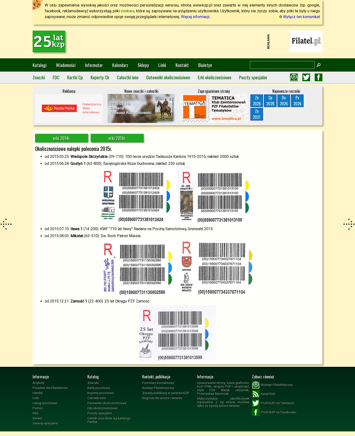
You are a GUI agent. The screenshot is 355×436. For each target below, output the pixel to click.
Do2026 (284, 101)
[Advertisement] (177, 41)
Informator (94, 65)
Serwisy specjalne (45, 423)
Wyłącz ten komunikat (301, 16)
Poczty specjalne (253, 77)
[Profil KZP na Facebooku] (318, 77)
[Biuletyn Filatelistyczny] (294, 77)
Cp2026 (270, 101)
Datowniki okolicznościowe (168, 77)
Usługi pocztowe (45, 403)
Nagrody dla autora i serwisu (162, 398)
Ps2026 (297, 101)
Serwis (37, 418)
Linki (162, 65)
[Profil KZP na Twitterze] (306, 77)
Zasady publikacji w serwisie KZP (166, 393)
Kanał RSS (268, 394)
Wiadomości (66, 65)
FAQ (35, 413)
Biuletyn (205, 65)
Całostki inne (128, 77)
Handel (38, 393)
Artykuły (38, 383)
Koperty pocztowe (100, 393)
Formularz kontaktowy (158, 383)
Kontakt (182, 65)
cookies (127, 11)
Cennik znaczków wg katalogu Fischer (109, 420)
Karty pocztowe (98, 388)
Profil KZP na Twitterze (277, 403)
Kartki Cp (75, 77)
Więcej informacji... (196, 16)
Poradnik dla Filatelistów (50, 388)
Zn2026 (257, 101)
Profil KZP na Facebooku (278, 412)
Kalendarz (120, 65)
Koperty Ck (100, 77)
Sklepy (143, 65)
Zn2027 (257, 114)
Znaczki (39, 77)
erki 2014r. (62, 138)
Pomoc (38, 408)
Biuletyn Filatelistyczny (158, 388)
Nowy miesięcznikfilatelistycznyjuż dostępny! (306, 41)
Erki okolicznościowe (214, 77)
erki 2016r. (117, 138)
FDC (56, 77)
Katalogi (40, 65)
